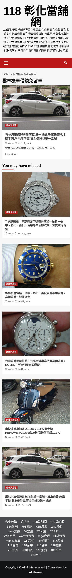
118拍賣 (56, 545)
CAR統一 (55, 531)
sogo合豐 (44, 536)
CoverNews (55, 567)
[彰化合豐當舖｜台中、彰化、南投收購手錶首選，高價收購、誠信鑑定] (36, 266)
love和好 (43, 540)
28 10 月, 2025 (24, 233)
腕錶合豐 (59, 536)
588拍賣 (27, 550)
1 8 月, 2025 (23, 369)
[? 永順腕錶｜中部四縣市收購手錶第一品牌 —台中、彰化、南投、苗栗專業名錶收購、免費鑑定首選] (36, 194)
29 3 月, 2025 (24, 437)
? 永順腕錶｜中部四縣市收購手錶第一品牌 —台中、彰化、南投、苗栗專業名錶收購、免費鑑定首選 (35, 225)
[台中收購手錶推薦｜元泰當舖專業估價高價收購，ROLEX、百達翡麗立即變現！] (36, 334)
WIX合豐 (10, 536)
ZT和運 (41, 531)
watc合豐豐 (26, 536)
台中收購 (11, 521)
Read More (10, 154)
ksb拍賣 (13, 550)
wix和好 (29, 540)
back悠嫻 (14, 531)
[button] (6, 62)
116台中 (41, 545)
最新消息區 (11, 125)
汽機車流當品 (12, 420)
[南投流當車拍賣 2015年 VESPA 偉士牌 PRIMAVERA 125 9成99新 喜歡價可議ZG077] (36, 401)
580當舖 (12, 526)
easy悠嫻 (56, 526)
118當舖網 (57, 521)
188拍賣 (56, 550)
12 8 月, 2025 (24, 301)
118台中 (27, 545)
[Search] (65, 62)
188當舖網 (40, 521)
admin (10, 143)
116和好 (57, 540)
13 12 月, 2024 (24, 143)
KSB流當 (41, 526)
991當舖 (26, 526)
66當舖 (28, 531)
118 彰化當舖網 (36, 16)
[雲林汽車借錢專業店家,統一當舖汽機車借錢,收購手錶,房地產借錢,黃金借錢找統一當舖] (36, 107)
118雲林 (13, 545)
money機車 (13, 540)
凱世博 (24, 521)
